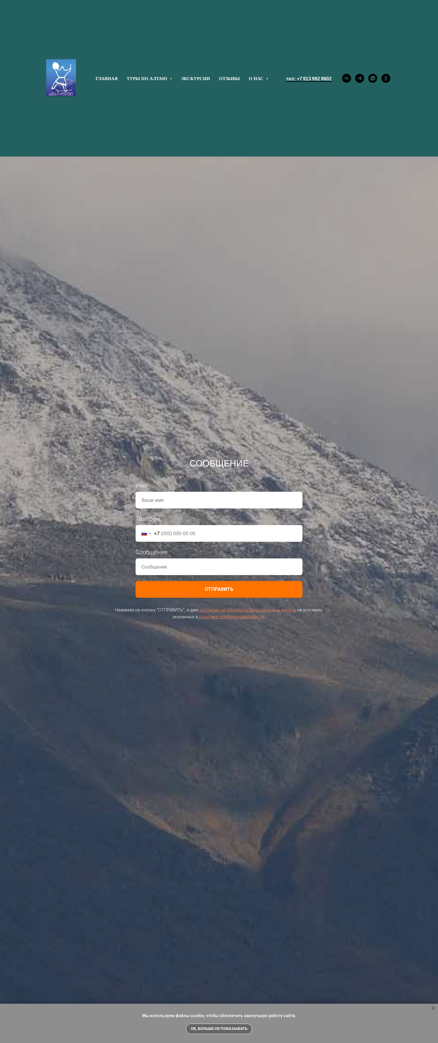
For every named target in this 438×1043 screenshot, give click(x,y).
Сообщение (152, 552)
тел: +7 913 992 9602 (309, 78)
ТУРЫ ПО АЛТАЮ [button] (147, 78)
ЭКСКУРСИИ (195, 78)
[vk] (346, 78)
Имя (141, 485)
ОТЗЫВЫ (229, 78)
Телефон (148, 518)
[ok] (385, 78)
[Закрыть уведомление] (434, 1008)
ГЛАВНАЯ (107, 78)
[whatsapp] (372, 78)
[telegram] (359, 78)
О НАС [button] (257, 78)
